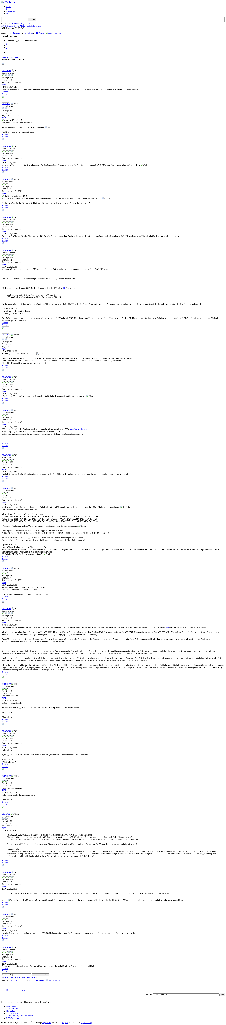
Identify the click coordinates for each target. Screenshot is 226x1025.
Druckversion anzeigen (15, 990)
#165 (4, 231)
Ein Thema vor (28, 977)
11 (32, 33)
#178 (4, 886)
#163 (4, 160)
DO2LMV (6, 684)
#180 (4, 961)
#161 (4, 85)
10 (29, 33)
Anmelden (16, 23)
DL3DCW (6, 70)
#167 (4, 349)
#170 (4, 469)
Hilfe (8, 14)
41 (37, 33)
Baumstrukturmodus (11, 57)
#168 (4, 391)
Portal (8, 6)
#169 (4, 424)
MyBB (65, 1022)
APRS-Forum (7, 26)
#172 (4, 582)
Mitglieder (10, 11)
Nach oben (10, 1011)
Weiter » (41, 33)
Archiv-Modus (12, 1013)
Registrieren (26, 23)
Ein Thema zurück (11, 977)
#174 (4, 698)
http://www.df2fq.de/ (78, 429)
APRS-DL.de (12, 1009)
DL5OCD (6, 104)
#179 (4, 928)
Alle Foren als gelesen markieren (19, 1016)
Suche (8, 9)
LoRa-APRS (19, 26)
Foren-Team (11, 1006)
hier (64, 288)
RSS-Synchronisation (15, 1018)
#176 (4, 790)
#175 (4, 745)
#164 (4, 193)
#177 (4, 828)
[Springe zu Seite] (53, 33)
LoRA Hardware (34, 26)
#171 (4, 502)
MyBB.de (46, 1022)
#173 (4, 623)
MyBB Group (86, 1022)
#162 (4, 118)
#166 (4, 264)
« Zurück (15, 33)
